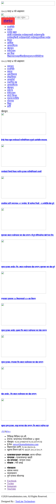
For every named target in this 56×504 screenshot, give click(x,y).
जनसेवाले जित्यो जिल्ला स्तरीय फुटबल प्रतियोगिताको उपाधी (21, 171)
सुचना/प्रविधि (33, 56)
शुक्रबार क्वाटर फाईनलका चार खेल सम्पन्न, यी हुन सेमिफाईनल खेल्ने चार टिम (27, 235)
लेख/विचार (11, 77)
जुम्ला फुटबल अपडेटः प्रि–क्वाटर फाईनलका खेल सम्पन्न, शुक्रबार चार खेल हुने (28, 267)
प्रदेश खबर (12, 32)
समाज (9, 29)
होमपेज (8, 21)
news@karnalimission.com (25, 444)
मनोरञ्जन (11, 50)
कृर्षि (20, 56)
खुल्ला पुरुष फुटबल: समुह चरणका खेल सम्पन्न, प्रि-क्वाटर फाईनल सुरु (25, 425)
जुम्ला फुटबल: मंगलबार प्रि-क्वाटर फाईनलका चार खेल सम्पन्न (22, 362)
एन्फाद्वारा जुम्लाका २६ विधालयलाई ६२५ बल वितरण (18, 298)
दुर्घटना (10, 90)
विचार (9, 40)
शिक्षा (9, 56)
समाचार (10, 66)
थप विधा (10, 53)
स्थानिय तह (12, 82)
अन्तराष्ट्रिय (12, 45)
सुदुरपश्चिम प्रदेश (42, 37)
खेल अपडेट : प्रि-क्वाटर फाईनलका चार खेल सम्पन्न (19, 394)
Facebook (11, 481)
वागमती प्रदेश (33, 34)
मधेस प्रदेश (22, 34)
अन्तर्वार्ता (11, 79)
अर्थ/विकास (12, 74)
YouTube (11, 489)
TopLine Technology (25, 501)
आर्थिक (10, 42)
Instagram (11, 486)
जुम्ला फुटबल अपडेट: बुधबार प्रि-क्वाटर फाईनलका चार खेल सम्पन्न (24, 330)
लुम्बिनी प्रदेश (18, 37)
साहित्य (25, 56)
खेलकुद (10, 48)
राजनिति (10, 26)
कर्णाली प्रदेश (29, 37)
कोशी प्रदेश (12, 34)
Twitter (10, 483)
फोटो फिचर (12, 95)
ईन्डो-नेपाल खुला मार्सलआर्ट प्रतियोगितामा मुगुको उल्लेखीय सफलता (24, 140)
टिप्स (41, 56)
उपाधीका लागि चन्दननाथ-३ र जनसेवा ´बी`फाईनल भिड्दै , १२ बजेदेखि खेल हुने (28, 203)
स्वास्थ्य (14, 56)
